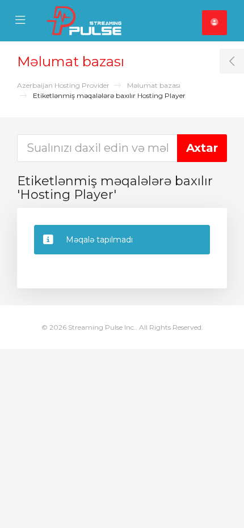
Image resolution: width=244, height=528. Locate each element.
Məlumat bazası (153, 85)
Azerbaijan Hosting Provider (63, 85)
